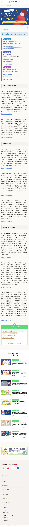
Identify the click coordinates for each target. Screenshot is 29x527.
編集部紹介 (5, 491)
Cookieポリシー (6, 512)
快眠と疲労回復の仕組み (7, 137)
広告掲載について (6, 517)
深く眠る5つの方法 (7, 76)
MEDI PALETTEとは (7, 489)
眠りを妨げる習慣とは (8, 64)
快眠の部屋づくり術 (7, 79)
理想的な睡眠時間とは (8, 61)
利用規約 (4, 507)
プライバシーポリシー (7, 502)
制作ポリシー (5, 504)
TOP (2, 5)
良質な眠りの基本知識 (8, 46)
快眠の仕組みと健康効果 (8, 48)
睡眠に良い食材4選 (7, 74)
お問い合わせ (5, 494)
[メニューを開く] (1, 1)
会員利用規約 (5, 520)
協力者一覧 (5, 481)
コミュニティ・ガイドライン (8, 515)
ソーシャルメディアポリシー (8, 510)
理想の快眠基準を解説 (8, 59)
